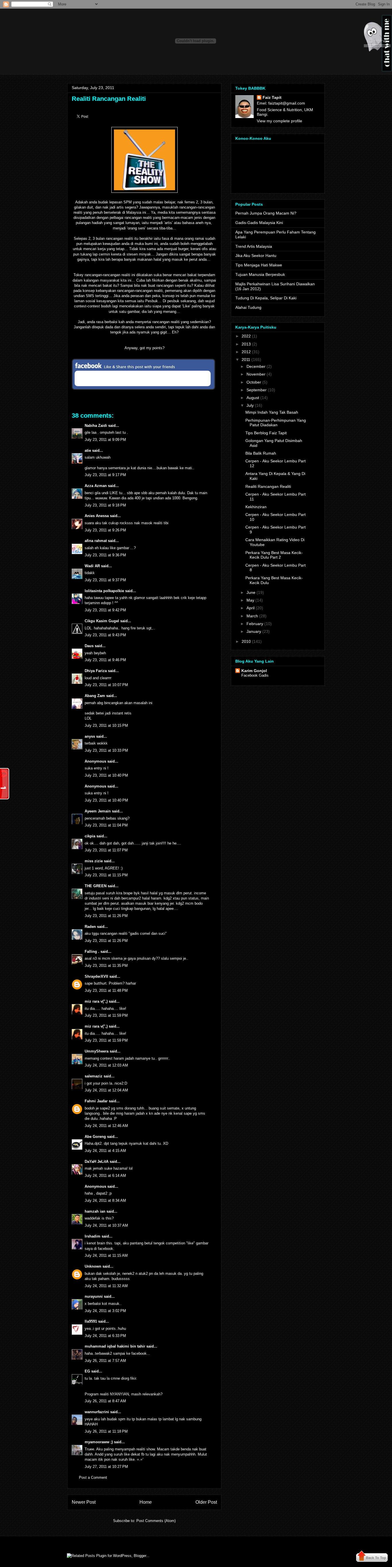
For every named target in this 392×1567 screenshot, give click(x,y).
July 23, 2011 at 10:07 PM (106, 685)
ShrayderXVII (96, 976)
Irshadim (92, 1236)
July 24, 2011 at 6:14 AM (105, 1175)
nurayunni (94, 1296)
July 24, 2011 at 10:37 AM (106, 1225)
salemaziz (93, 1076)
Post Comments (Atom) (156, 1521)
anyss (90, 736)
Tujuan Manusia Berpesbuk (260, 274)
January (254, 631)
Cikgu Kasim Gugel (102, 621)
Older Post (206, 1502)
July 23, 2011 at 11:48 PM (106, 990)
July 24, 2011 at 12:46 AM (106, 1126)
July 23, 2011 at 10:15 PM (106, 725)
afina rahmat (96, 541)
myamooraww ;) (99, 1442)
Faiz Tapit (272, 97)
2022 (246, 336)
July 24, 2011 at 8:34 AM (105, 1200)
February (255, 623)
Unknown (93, 1266)
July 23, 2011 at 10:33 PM (106, 750)
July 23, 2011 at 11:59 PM (106, 1015)
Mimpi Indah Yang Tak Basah (271, 412)
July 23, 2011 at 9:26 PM (105, 530)
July (250, 405)
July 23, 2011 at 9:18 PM (105, 505)
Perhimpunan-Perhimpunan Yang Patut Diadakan (275, 422)
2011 (246, 359)
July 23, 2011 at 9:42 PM (105, 610)
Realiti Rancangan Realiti (109, 98)
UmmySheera (96, 1051)
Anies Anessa (97, 516)
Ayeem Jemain (98, 811)
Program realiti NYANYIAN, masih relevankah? (123, 1394)
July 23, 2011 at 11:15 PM (106, 875)
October (254, 382)
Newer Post (84, 1502)
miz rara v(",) (96, 1001)
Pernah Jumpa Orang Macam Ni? (265, 213)
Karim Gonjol (254, 670)
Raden (90, 926)
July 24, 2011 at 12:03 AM (106, 1065)
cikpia (90, 836)
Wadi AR (92, 566)
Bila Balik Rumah (260, 453)
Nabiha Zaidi (96, 425)
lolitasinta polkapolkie (104, 591)
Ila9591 (91, 1321)
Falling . (92, 951)
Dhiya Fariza (96, 671)
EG (87, 1371)
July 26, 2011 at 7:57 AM (105, 1360)
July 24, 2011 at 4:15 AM (105, 1150)
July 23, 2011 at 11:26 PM (106, 916)
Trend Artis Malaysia (253, 246)
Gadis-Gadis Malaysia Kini (259, 222)
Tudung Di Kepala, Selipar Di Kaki (265, 298)
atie (88, 450)
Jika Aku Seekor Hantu (255, 255)
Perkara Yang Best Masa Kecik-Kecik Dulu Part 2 (274, 555)
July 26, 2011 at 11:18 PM (106, 1431)
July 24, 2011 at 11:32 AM (106, 1286)
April (251, 608)
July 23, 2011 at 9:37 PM (105, 580)
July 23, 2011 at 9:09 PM (105, 439)
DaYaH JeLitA (96, 1161)
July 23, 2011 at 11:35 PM (106, 965)
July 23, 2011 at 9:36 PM (105, 555)
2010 (246, 641)
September (257, 390)
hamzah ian (95, 1211)
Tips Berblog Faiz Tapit (266, 433)
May (250, 600)
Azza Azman (96, 486)
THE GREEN (95, 886)
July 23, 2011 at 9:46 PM (105, 660)
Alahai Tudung (248, 307)
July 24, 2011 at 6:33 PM (105, 1336)
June (251, 592)
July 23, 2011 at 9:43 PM (105, 635)
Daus (89, 646)
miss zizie (94, 861)
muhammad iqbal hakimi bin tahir (115, 1346)
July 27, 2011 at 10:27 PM (106, 1466)
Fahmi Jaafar (96, 1101)
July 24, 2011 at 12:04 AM (106, 1090)
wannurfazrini (97, 1412)
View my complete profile (279, 121)
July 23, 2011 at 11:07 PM (106, 850)
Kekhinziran (256, 506)
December (256, 366)
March (252, 616)
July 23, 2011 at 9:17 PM (105, 475)
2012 (246, 351)
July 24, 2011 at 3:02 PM (105, 1311)
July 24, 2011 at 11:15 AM (106, 1255)
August (253, 397)
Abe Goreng (95, 1136)
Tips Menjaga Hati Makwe (258, 265)
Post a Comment (93, 1477)
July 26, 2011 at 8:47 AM (105, 1401)
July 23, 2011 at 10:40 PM (106, 775)
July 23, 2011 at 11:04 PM (106, 825)
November (256, 374)
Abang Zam (95, 696)
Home (145, 1502)
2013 (246, 344)
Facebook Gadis (255, 675)
